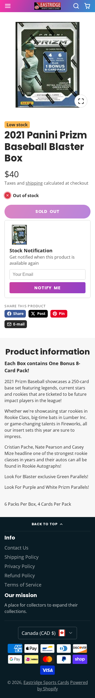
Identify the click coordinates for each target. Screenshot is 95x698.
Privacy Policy (19, 566)
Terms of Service (22, 584)
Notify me (47, 288)
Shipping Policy (21, 557)
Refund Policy (19, 575)
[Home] (47, 6)
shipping (34, 183)
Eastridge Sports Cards (46, 682)
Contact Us (16, 548)
